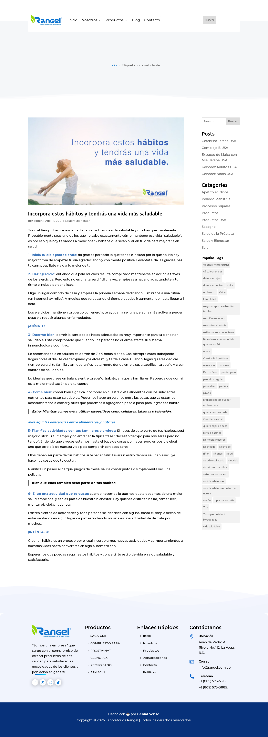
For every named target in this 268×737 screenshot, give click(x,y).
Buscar (233, 121)
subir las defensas (213, 481)
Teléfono (206, 676)
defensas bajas (212, 278)
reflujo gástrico (212, 432)
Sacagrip (209, 227)
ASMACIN (97, 672)
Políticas (149, 672)
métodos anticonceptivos (218, 332)
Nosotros (89, 20)
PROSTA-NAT (100, 650)
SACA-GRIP (98, 636)
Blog (136, 20)
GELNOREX (99, 658)
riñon (206, 453)
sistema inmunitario (215, 474)
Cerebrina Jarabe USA (219, 141)
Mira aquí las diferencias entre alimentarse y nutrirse (71, 422)
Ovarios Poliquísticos (215, 358)
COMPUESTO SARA (105, 643)
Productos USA (214, 220)
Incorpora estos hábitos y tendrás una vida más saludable (95, 213)
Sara (205, 247)
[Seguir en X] (43, 682)
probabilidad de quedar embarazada (217, 402)
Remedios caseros (214, 439)
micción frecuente (214, 318)
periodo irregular (213, 379)
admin (38, 221)
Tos (205, 507)
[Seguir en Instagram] (50, 682)
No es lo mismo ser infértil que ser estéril (218, 342)
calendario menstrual (216, 264)
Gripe (222, 292)
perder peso (229, 372)
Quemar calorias (213, 419)
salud (229, 453)
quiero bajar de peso (215, 425)
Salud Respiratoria (213, 460)
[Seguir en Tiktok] (58, 682)
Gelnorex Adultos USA (219, 167)
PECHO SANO (101, 665)
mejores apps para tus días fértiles (218, 309)
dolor (230, 285)
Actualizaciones (155, 658)
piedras (223, 386)
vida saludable (211, 526)
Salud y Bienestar (77, 221)
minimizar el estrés (214, 325)
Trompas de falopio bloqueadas (214, 517)
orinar (206, 351)
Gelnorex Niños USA (217, 174)
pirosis (207, 392)
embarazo (209, 292)
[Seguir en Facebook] (35, 682)
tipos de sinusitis (224, 500)
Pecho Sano (210, 372)
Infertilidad (209, 299)
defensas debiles (213, 285)
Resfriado (225, 446)
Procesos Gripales (216, 206)
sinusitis (233, 460)
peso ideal (209, 386)
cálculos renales (212, 271)
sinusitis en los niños (215, 467)
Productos (115, 20)
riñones (217, 453)
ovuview (224, 365)
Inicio (72, 20)
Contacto (152, 20)
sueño (207, 500)
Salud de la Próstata (218, 234)
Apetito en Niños (215, 192)
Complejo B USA (215, 148)
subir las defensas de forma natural (219, 491)
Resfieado (209, 446)
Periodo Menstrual (216, 199)
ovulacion (209, 365)
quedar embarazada (215, 412)
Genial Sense (148, 714)
